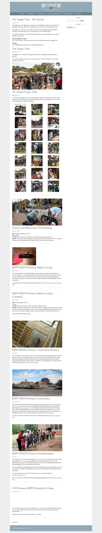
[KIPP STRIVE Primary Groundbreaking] (37, 450)
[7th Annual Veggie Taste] (37, 89)
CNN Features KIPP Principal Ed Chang (33, 488)
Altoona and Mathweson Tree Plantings (32, 227)
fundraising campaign (24, 408)
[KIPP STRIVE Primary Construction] (37, 396)
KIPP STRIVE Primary (41, 459)
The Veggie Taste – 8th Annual (28, 19)
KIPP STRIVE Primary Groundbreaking (32, 453)
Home (22, 14)
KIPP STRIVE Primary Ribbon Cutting (32, 267)
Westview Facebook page (31, 362)
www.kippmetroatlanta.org (18, 475)
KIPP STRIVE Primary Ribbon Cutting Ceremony (32, 294)
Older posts (15, 522)
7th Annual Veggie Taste (24, 91)
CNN (30, 508)
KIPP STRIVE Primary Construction (31, 398)
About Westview (30, 14)
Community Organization (54, 14)
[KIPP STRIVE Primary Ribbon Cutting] (24, 265)
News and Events (68, 14)
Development (41, 14)
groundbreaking (56, 404)
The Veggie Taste (21, 48)
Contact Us (78, 14)
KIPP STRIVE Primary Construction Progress (35, 349)
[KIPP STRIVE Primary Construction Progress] (37, 347)
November (19, 357)
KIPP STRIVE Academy (25, 461)
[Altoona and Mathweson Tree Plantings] (37, 225)
